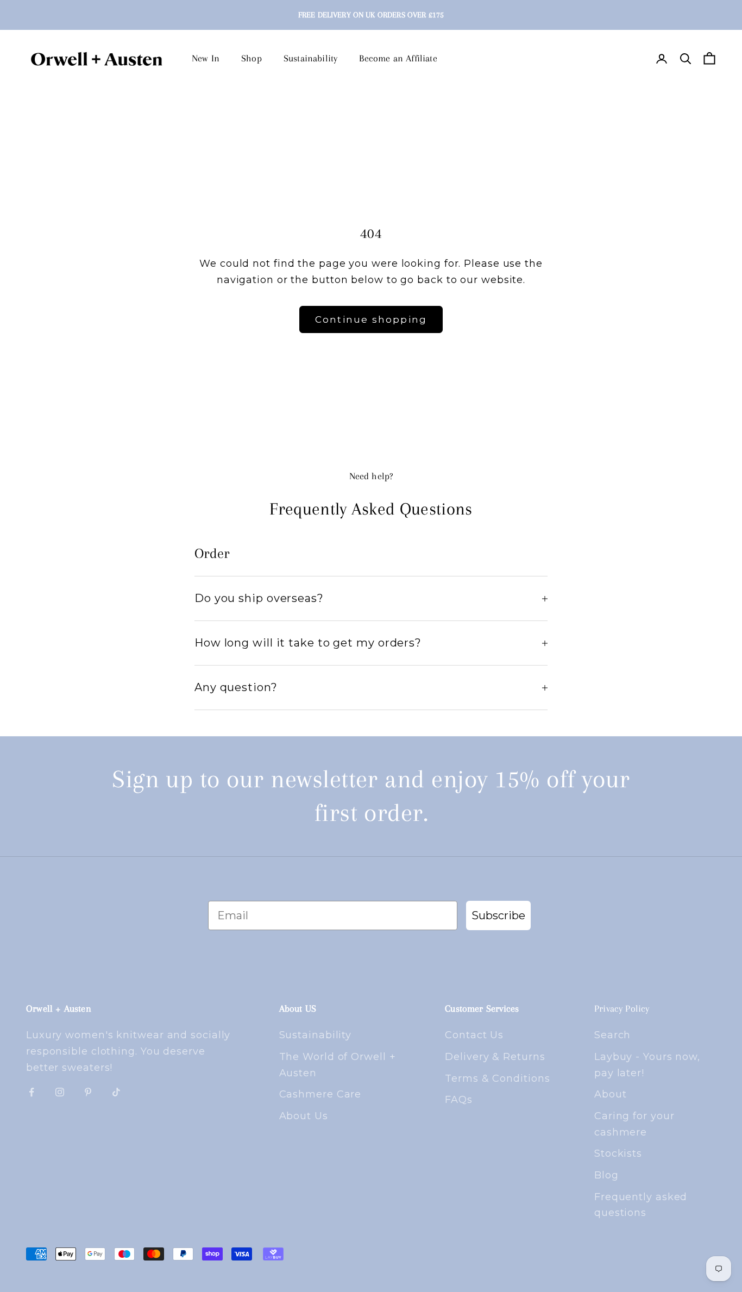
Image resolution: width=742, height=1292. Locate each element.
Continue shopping (371, 319)
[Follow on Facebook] (31, 1092)
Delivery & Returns (495, 1057)
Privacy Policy (622, 1008)
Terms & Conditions (497, 1078)
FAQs (459, 1100)
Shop (251, 58)
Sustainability (311, 58)
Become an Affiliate (398, 58)
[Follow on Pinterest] (88, 1092)
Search (612, 1035)
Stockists (618, 1153)
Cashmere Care (320, 1094)
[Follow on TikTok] (116, 1092)
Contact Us (474, 1035)
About (610, 1094)
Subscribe (498, 915)
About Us (303, 1116)
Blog (606, 1175)
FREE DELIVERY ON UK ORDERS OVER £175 (371, 14)
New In (205, 58)
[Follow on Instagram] (59, 1092)
